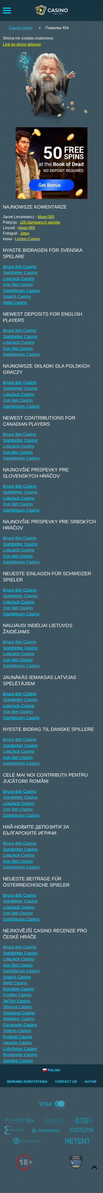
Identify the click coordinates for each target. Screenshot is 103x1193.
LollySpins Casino (20, 1048)
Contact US (66, 1081)
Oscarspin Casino (20, 1024)
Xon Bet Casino (18, 284)
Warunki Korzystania (27, 1081)
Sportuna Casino (19, 1013)
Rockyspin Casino (20, 1054)
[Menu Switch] (7, 10)
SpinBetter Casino (20, 272)
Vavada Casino (17, 1042)
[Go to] (51, 162)
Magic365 (46, 217)
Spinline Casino (18, 1060)
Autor (90, 1081)
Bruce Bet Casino (19, 266)
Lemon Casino (27, 239)
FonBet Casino (17, 995)
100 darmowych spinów (40, 222)
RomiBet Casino (18, 989)
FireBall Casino (17, 1036)
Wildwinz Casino (18, 1018)
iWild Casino (15, 302)
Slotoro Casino (17, 1030)
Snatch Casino (17, 296)
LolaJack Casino (18, 278)
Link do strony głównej (22, 44)
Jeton (24, 233)
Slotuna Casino (17, 1007)
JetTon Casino (16, 1001)
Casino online (21, 28)
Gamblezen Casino (21, 290)
